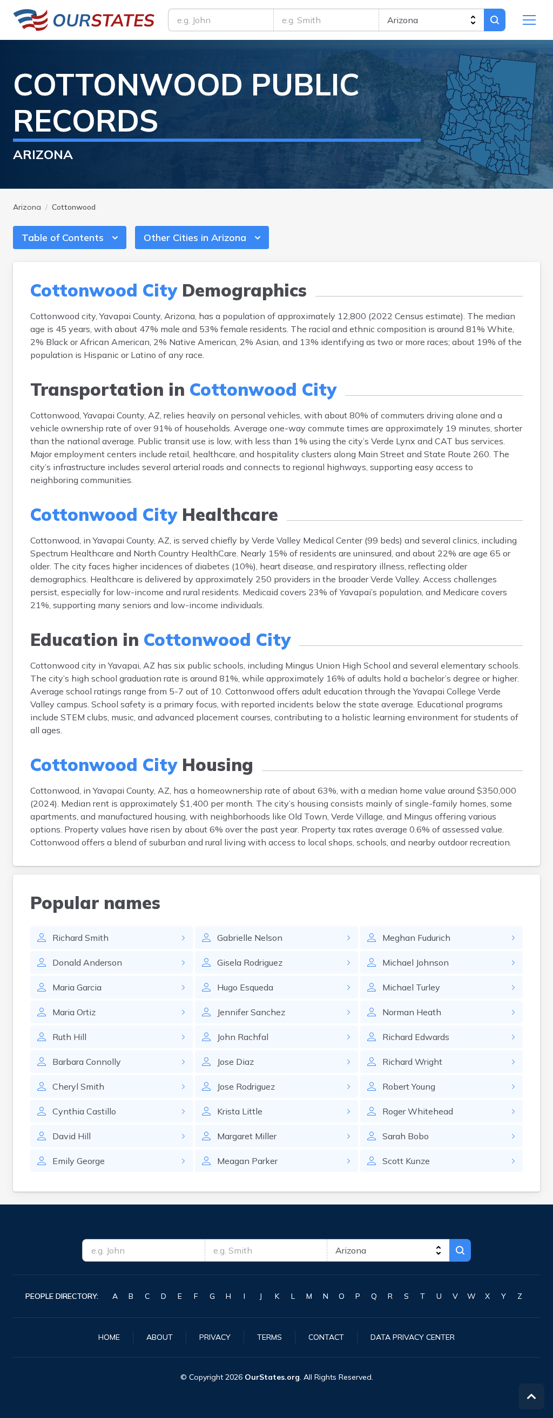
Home (109, 1337)
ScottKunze (406, 1160)
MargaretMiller (246, 1136)
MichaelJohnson (415, 962)
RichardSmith (80, 937)
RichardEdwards (415, 1036)
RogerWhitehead (417, 1111)
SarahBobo (405, 1136)
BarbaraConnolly (86, 1061)
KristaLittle (239, 1111)
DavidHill (71, 1136)
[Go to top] (531, 1396)
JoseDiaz (235, 1061)
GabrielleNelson (249, 937)
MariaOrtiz (74, 1012)
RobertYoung (408, 1086)
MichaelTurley (411, 987)
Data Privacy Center (412, 1337)
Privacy (215, 1337)
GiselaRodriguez (249, 962)
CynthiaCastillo (84, 1111)
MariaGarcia (77, 987)
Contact (326, 1337)
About (159, 1337)
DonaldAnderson (87, 962)
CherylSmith (78, 1086)
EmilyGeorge (78, 1160)
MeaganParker (247, 1160)
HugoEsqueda (245, 987)
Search (494, 20)
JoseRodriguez (246, 1086)
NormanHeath (411, 1012)
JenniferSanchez (251, 1012)
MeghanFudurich (416, 937)
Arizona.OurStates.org (84, 20)
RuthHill (69, 1036)
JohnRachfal (242, 1036)
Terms (269, 1337)
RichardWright (412, 1061)
